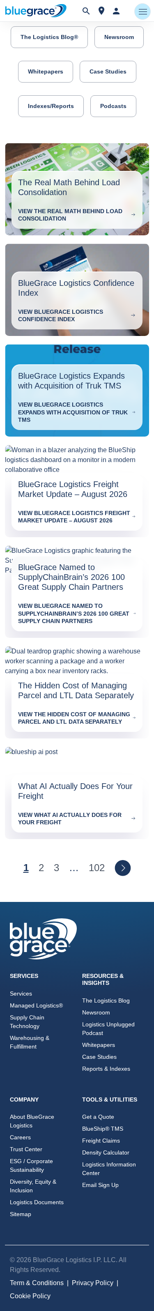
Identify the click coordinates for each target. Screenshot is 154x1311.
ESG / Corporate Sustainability (31, 1165)
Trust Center (26, 1149)
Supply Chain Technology (27, 1021)
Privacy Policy (92, 1282)
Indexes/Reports (51, 106)
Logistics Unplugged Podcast (108, 1028)
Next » (123, 868)
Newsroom (119, 37)
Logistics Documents (37, 1202)
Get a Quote (98, 1116)
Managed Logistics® (36, 1005)
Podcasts (113, 106)
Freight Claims (101, 1140)
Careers (20, 1137)
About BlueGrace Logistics (32, 1121)
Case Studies (108, 71)
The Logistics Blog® (49, 37)
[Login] (116, 10)
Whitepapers (45, 71)
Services (21, 993)
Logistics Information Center (109, 1168)
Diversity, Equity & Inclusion (33, 1186)
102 (97, 867)
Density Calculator (105, 1152)
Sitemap (20, 1214)
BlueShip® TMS (102, 1128)
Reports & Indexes (106, 1068)
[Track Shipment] (101, 10)
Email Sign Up (100, 1185)
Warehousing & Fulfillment (29, 1042)
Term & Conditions (37, 1282)
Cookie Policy (30, 1296)
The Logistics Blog (106, 1000)
